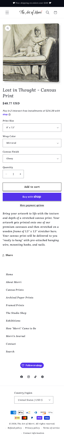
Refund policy (15, 428)
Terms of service (51, 428)
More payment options (32, 205)
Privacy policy (32, 428)
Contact (11, 343)
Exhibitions (13, 320)
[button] (7, 12)
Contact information (33, 433)
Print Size (8, 120)
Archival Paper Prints (19, 297)
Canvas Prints (15, 289)
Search (10, 351)
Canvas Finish (11, 151)
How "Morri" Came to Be (21, 328)
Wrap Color (9, 136)
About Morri (14, 282)
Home (9, 274)
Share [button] (9, 255)
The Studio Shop (16, 313)
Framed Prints (15, 305)
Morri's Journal (15, 336)
